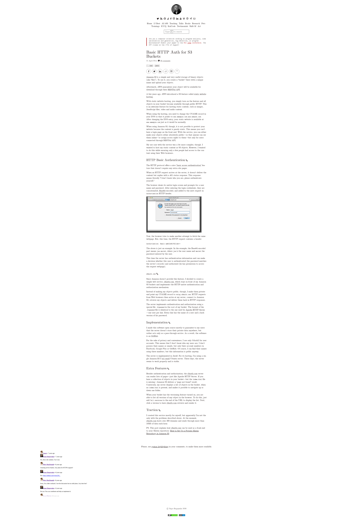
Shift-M (192, 26)
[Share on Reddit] (166, 71)
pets (157, 66)
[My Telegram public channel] (191, 18)
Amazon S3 (151, 77)
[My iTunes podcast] (187, 18)
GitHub (154, 336)
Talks (181, 23)
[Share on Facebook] (149, 71)
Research (196, 23)
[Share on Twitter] (155, 71)
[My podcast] (184, 18)
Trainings (155, 26)
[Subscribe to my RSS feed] (161, 18)
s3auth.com (169, 281)
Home (149, 23)
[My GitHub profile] (165, 18)
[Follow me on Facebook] (170, 18)
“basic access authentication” (188, 165)
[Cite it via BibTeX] (177, 71)
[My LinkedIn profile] (177, 18)
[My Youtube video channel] (180, 18)
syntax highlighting (159, 446)
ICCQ (163, 26)
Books (188, 23)
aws (151, 66)
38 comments (165, 61)
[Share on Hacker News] (172, 71)
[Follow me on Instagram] (174, 18)
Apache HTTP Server (195, 310)
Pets (203, 23)
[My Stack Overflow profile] (168, 18)
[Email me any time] (194, 18)
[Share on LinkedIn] (160, 71)
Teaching (173, 23)
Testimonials (182, 26)
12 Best (157, 23)
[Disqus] (176, 473)
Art (199, 26)
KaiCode (171, 26)
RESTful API (174, 89)
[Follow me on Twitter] (158, 18)
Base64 (162, 190)
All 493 (165, 23)
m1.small (166, 358)
